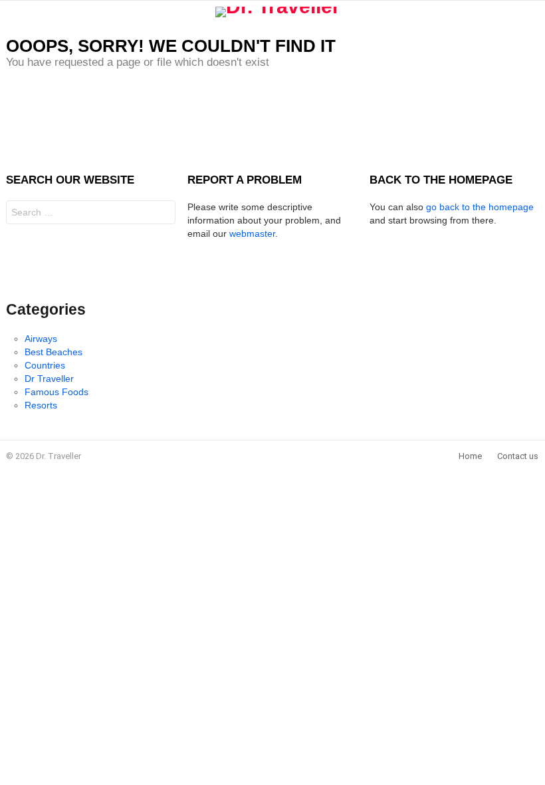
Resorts (41, 405)
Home (470, 456)
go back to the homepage (480, 207)
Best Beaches (53, 352)
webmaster (252, 233)
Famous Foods (56, 392)
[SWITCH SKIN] (533, 12)
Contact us (517, 456)
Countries (45, 365)
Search (162, 214)
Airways (41, 338)
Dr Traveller (49, 378)
